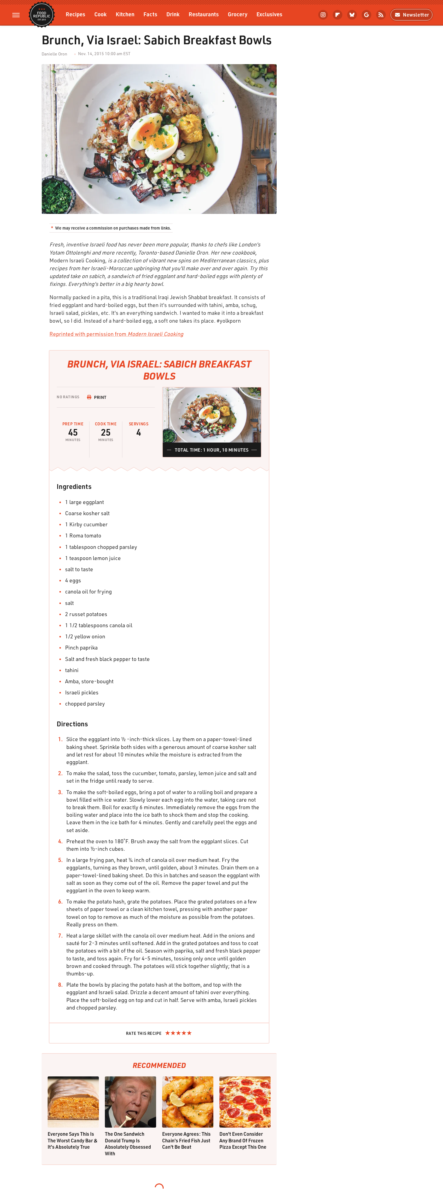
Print (100, 397)
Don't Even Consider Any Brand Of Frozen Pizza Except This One (242, 1140)
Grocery (237, 14)
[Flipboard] (337, 15)
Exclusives (269, 14)
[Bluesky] (352, 15)
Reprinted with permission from (116, 333)
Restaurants (204, 14)
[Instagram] (323, 15)
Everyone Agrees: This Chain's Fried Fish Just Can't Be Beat (186, 1140)
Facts (150, 14)
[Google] (366, 15)
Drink (173, 14)
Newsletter (416, 14)
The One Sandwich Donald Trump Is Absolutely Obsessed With (128, 1144)
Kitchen (125, 14)
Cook (100, 14)
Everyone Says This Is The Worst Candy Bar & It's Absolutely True (73, 1140)
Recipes (75, 14)
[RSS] (381, 15)
